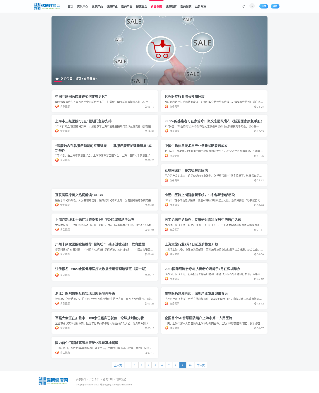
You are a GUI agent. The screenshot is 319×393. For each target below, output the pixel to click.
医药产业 (126, 6)
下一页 (201, 365)
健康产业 (112, 6)
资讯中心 (82, 6)
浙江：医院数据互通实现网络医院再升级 (85, 293)
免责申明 (108, 379)
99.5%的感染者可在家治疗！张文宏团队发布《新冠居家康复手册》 (214, 121)
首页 (70, 6)
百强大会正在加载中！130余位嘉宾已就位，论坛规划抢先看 (99, 318)
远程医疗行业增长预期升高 (185, 96)
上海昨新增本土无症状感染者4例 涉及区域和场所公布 (94, 219)
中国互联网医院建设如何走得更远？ (81, 96)
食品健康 (156, 6)
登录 (275, 6)
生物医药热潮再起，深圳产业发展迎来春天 (196, 293)
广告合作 (94, 379)
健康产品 (97, 6)
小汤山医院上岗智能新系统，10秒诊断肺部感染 (200, 194)
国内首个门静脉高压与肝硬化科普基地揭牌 (86, 342)
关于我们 (81, 379)
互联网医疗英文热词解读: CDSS (79, 194)
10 (190, 365)
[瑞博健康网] (47, 5)
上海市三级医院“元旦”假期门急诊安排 (83, 121)
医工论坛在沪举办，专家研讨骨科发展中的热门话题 (203, 219)
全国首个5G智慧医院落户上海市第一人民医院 (198, 318)
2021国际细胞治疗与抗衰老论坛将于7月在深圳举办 (202, 268)
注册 (264, 6)
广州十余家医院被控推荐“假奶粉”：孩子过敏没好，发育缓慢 (100, 244)
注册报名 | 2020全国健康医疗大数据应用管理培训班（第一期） (101, 268)
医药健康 (185, 6)
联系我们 (121, 379)
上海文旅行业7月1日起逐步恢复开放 (191, 244)
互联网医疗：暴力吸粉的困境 (186, 170)
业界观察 (200, 6)
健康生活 (141, 6)
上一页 (118, 365)
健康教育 (171, 6)
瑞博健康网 (105, 384)
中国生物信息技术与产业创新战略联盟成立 (196, 145)
